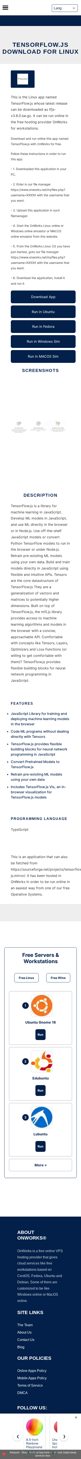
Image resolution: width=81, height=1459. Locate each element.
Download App (43, 297)
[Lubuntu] (43, 1117)
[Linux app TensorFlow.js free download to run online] (23, 79)
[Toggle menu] (5, 7)
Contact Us (25, 1340)
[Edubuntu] (43, 1061)
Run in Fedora (43, 326)
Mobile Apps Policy (32, 1378)
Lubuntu (40, 1134)
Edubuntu (40, 1078)
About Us (24, 1332)
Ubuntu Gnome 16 (40, 1022)
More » (41, 1165)
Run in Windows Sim (43, 341)
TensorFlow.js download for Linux (40, 48)
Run (40, 1034)
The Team (25, 1325)
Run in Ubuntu (43, 312)
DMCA (22, 1393)
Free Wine (58, 978)
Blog (20, 1347)
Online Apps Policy (31, 1371)
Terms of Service (30, 1385)
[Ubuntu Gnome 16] (43, 1005)
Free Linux (26, 978)
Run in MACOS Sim (43, 356)
